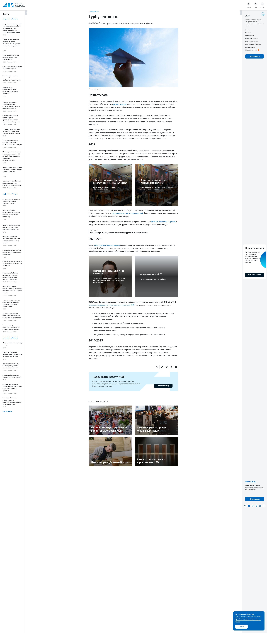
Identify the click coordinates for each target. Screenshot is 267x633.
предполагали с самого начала (107, 245)
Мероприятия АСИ (251, 38)
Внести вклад (163, 386)
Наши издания (250, 47)
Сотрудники (249, 36)
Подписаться (254, 56)
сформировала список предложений (127, 213)
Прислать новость (251, 41)
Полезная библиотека (253, 44)
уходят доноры (119, 104)
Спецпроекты (94, 11)
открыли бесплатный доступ (163, 222)
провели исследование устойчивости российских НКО (112, 305)
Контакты (248, 33)
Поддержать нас (251, 50)
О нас (247, 30)
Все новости (7, 412)
